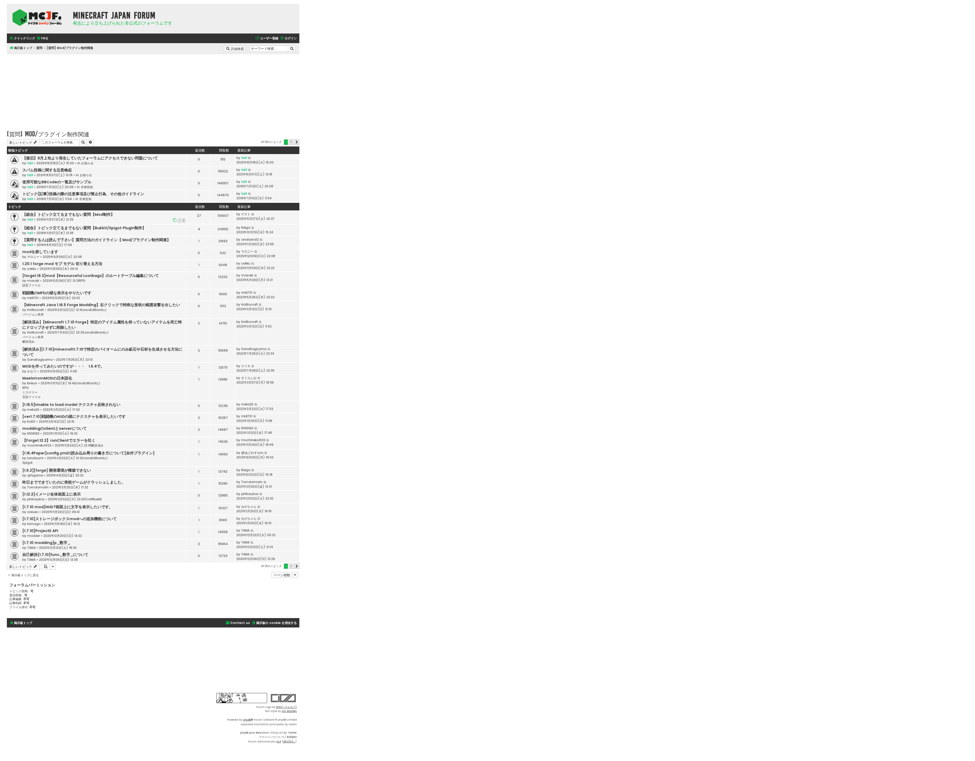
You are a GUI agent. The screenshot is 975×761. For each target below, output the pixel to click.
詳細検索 (238, 48)
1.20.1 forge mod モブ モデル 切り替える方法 (62, 263)
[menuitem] (42, 38)
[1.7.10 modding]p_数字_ (46, 542)
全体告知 (87, 187)
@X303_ (289, 741)
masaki (33, 280)
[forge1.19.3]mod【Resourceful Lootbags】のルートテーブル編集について (90, 275)
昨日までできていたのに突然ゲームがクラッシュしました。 (73, 482)
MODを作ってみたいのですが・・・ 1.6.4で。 (63, 366)
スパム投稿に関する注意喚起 (47, 170)
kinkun (32, 383)
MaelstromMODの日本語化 (47, 378)
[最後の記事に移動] (249, 158)
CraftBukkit (93, 499)
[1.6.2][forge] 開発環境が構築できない (56, 470)
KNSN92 (33, 433)
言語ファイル (31, 397)
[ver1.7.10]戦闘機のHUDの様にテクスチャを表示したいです (74, 416)
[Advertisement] (153, 89)
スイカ (245, 366)
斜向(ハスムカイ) (286, 707)
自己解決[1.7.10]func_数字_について (55, 554)
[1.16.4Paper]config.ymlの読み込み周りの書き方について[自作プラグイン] (88, 453)
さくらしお (248, 378)
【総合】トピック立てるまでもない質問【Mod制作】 (68, 214)
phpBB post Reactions (254, 733)
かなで (31, 371)
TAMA (245, 530)
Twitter (292, 733)
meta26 (33, 409)
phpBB (247, 720)
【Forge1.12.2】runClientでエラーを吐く (58, 440)
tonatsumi (35, 458)
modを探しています (40, 251)
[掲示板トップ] (38, 17)
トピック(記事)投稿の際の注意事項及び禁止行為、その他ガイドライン (83, 193)
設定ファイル (31, 285)
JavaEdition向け (95, 310)
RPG (82, 280)
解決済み (28, 341)
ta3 (30, 163)
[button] (296, 142)
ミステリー (30, 392)
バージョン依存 (33, 314)
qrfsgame (35, 475)
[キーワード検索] (292, 49)
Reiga (245, 227)
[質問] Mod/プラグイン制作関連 (48, 134)
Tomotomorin (37, 487)
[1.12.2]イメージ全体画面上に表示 (51, 494)
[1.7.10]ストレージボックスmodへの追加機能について (69, 518)
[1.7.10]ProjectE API (40, 530)
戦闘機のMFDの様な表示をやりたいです (56, 292)
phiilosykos (35, 499)
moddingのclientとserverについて (54, 428)
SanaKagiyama (40, 359)
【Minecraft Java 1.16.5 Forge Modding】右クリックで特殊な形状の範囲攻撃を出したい (101, 304)
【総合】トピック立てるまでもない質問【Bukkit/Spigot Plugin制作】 (84, 227)
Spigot (27, 462)
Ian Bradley (289, 711)
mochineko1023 (39, 445)
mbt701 (32, 298)
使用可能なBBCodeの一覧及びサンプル (56, 182)
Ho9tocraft (35, 310)
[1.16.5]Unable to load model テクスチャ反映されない (71, 404)
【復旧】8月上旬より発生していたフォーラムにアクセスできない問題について (90, 158)
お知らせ (87, 163)
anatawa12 (250, 239)
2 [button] (291, 142)
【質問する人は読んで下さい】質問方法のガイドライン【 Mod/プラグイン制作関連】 (96, 239)
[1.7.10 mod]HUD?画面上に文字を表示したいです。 (67, 506)
